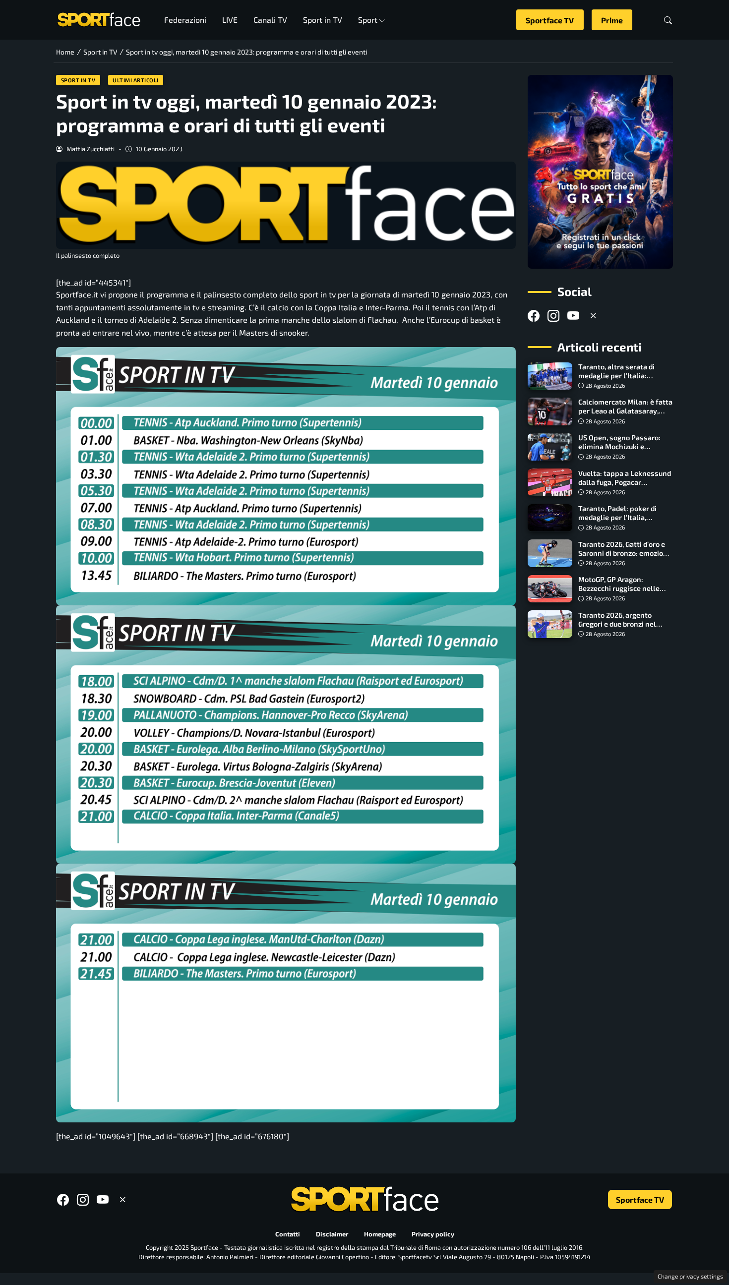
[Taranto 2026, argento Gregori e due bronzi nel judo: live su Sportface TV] (550, 624)
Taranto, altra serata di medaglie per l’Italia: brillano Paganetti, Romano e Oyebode (623, 380)
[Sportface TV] (600, 172)
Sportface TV (550, 20)
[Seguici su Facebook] (534, 315)
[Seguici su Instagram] (553, 315)
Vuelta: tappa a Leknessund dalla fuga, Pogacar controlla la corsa (624, 481)
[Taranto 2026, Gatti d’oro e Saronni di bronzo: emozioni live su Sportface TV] (550, 553)
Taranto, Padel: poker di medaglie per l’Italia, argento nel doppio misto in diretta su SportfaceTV (624, 521)
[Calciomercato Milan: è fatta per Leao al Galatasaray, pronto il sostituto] (550, 411)
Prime (612, 20)
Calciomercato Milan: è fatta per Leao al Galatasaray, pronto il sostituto (625, 411)
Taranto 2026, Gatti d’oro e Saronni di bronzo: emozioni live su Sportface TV (623, 552)
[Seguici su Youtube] (573, 315)
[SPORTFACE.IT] (98, 18)
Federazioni (185, 19)
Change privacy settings (690, 1276)
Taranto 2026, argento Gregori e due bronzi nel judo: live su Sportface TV (620, 623)
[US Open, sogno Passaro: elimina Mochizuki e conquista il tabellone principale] (550, 447)
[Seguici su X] (593, 315)
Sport (367, 19)
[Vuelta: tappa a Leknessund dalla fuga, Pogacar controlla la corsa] (550, 482)
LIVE (230, 19)
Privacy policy (433, 1234)
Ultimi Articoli (136, 80)
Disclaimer (332, 1234)
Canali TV (270, 19)
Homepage (380, 1234)
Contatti (287, 1234)
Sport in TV (322, 19)
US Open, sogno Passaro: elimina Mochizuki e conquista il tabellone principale (619, 450)
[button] (668, 20)
